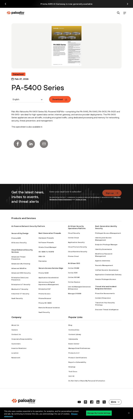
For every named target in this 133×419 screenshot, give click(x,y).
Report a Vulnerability (77, 362)
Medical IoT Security (19, 289)
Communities (73, 330)
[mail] (44, 144)
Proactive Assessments (105, 293)
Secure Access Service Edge (51, 268)
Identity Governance (103, 249)
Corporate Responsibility (21, 339)
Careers (14, 330)
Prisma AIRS (16, 238)
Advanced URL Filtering (20, 264)
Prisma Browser (45, 298)
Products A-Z (73, 353)
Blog (70, 325)
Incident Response (103, 298)
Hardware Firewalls (46, 238)
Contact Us (16, 334)
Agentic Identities (102, 261)
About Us (15, 325)
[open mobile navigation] (125, 13)
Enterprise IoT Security (20, 284)
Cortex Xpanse (74, 282)
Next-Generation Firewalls (50, 233)
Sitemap (71, 367)
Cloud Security (74, 233)
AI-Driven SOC (74, 263)
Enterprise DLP (45, 289)
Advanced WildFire (18, 268)
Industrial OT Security (20, 294)
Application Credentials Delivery (108, 275)
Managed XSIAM (74, 293)
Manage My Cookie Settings (98, 413)
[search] (118, 13)
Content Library (74, 334)
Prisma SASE (44, 273)
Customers (16, 344)
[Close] (129, 413)
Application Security (76, 242)
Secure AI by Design (19, 233)
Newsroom (15, 358)
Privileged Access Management (108, 233)
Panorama (43, 261)
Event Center (73, 344)
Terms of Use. (80, 199)
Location (15, 353)
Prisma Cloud (73, 256)
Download (57, 99)
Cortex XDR (72, 273)
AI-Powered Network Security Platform (28, 226)
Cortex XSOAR (74, 277)
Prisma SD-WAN (45, 303)
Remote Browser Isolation (49, 308)
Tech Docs (72, 371)
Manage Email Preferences (79, 348)
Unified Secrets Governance (106, 270)
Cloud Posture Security (77, 247)
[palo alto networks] (15, 13)
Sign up (110, 193)
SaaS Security (17, 298)
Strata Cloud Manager (47, 247)
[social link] (79, 402)
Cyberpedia (73, 339)
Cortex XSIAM (73, 268)
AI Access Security (18, 243)
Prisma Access (44, 294)
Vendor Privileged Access (105, 279)
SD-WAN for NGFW (46, 252)
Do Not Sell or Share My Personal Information (86, 381)
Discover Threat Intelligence (106, 309)
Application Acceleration (49, 278)
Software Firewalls (46, 242)
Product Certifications (77, 358)
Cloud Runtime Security (77, 252)
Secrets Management (104, 265)
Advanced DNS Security (21, 273)
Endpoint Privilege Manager (106, 244)
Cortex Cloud (73, 238)
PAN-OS (42, 256)
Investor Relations (18, 348)
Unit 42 (71, 376)
